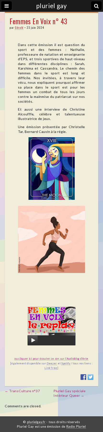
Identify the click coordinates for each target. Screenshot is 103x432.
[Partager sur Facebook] (83, 377)
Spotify (65, 363)
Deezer (52, 363)
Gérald (19, 27)
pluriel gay (51, 6)
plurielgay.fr (36, 422)
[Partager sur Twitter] (90, 377)
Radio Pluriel (76, 426)
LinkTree (51, 367)
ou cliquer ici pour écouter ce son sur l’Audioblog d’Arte (51, 358)
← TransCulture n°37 (22, 391)
